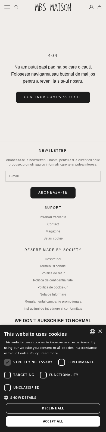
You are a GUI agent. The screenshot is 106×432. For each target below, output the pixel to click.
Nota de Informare (53, 294)
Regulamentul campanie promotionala (53, 301)
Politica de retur (53, 273)
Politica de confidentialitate (53, 280)
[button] (53, 397)
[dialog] (53, 378)
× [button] (100, 332)
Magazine (53, 231)
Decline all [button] (53, 408)
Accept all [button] (53, 421)
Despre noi (53, 259)
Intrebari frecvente (53, 217)
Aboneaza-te (53, 192)
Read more (49, 353)
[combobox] (92, 331)
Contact (53, 224)
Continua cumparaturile (53, 97)
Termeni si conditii (53, 266)
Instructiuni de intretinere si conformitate (53, 308)
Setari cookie (53, 238)
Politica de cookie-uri (53, 287)
